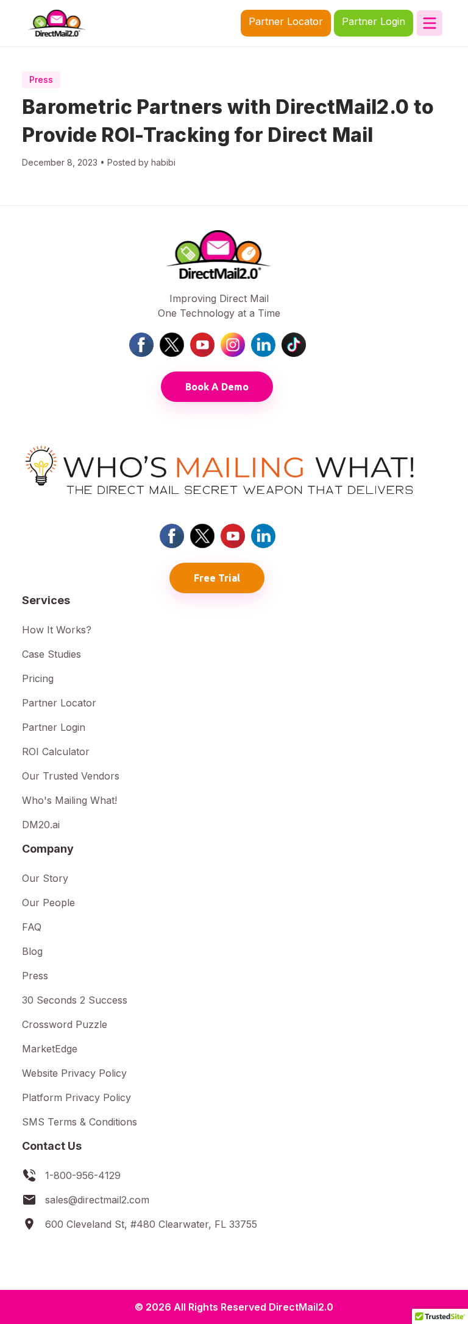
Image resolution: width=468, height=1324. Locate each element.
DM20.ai (41, 825)
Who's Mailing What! (69, 800)
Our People (48, 902)
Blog (32, 951)
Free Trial (217, 577)
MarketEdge (49, 1049)
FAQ (31, 927)
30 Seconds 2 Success (74, 1000)
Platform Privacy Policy (76, 1097)
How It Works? (56, 630)
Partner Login (373, 21)
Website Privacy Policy (74, 1073)
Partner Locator (286, 21)
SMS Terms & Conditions (79, 1122)
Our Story (45, 878)
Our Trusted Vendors (70, 776)
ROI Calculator (56, 751)
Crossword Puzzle (64, 1024)
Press (35, 976)
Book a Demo (217, 386)
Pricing (38, 678)
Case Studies (51, 654)
